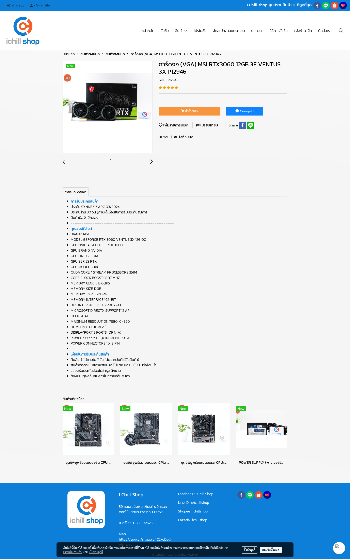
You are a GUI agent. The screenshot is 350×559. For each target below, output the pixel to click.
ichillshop (200, 511)
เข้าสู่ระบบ (17, 5)
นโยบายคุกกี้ (96, 552)
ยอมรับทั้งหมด (270, 550)
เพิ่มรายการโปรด (175, 125)
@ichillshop (200, 502)
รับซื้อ (165, 30)
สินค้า (179, 30)
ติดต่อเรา (325, 30)
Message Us (246, 111)
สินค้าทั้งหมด (183, 137)
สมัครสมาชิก (41, 5)
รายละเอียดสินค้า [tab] (75, 192)
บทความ (257, 30)
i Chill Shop (204, 493)
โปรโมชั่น (200, 30)
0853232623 (143, 523)
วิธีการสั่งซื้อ (279, 30)
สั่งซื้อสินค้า (191, 111)
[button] (341, 30)
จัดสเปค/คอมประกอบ (229, 30)
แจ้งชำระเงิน (303, 30)
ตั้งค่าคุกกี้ (249, 550)
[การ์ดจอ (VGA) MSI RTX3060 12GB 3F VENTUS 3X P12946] (108, 107)
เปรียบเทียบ (209, 125)
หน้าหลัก (148, 30)
